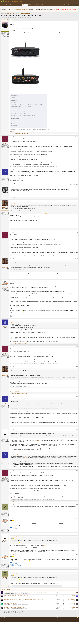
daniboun (3, 17)
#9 (77, 319)
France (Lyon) (6, 36)
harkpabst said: (13, 454)
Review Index (18, 4)
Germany (7, 441)
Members (44, 4)
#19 (77, 554)
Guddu (5, 593)
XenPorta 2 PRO (34, 620)
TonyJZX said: (13, 260)
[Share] (75, 22)
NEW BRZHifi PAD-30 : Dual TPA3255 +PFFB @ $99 (16, 596)
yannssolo (6, 604)
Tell (74, 600)
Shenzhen (7, 214)
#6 (77, 232)
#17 (77, 518)
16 (30, 597)
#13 (77, 429)
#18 (77, 534)
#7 (77, 258)
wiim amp (29, 17)
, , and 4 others (20, 133)
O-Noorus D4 (14, 28)
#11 (77, 366)
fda (22, 17)
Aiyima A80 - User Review (10, 603)
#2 (77, 136)
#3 (77, 169)
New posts (3, 6)
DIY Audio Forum (16, 600)
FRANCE (7, 293)
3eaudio (14, 17)
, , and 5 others (20, 393)
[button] (34, 5)
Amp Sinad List (12, 131)
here (57, 9)
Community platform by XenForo (33, 619)
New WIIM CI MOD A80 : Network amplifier (14, 607)
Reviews (12, 4)
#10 (77, 346)
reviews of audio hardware (22, 9)
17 (31, 597)
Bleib (74, 604)
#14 (77, 452)
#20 (77, 571)
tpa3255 (25, 17)
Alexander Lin (73, 593)
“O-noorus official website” (14, 226)
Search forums (8, 6)
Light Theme (4, 617)
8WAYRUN (45, 620)
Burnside (73, 608)
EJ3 (74, 596)
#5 (77, 200)
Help (75, 617)
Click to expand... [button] (44, 213)
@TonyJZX (39, 440)
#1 (77, 22)
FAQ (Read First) (5, 4)
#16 (77, 504)
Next (10, 19)
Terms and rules (65, 617)
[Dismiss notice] (77, 9)
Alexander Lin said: (14, 322)
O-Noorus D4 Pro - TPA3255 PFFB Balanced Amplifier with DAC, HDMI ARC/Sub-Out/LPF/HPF (26, 592)
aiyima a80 (19, 17)
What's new (30, 4)
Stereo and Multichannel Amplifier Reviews (19, 593)
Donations (38, 4)
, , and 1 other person (19, 343)
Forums (25, 4)
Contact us (59, 617)
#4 (77, 187)
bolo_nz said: (13, 203)
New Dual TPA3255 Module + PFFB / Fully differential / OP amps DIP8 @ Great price (24, 599)
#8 (77, 280)
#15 (77, 470)
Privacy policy (71, 617)
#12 (77, 396)
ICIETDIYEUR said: (14, 399)
